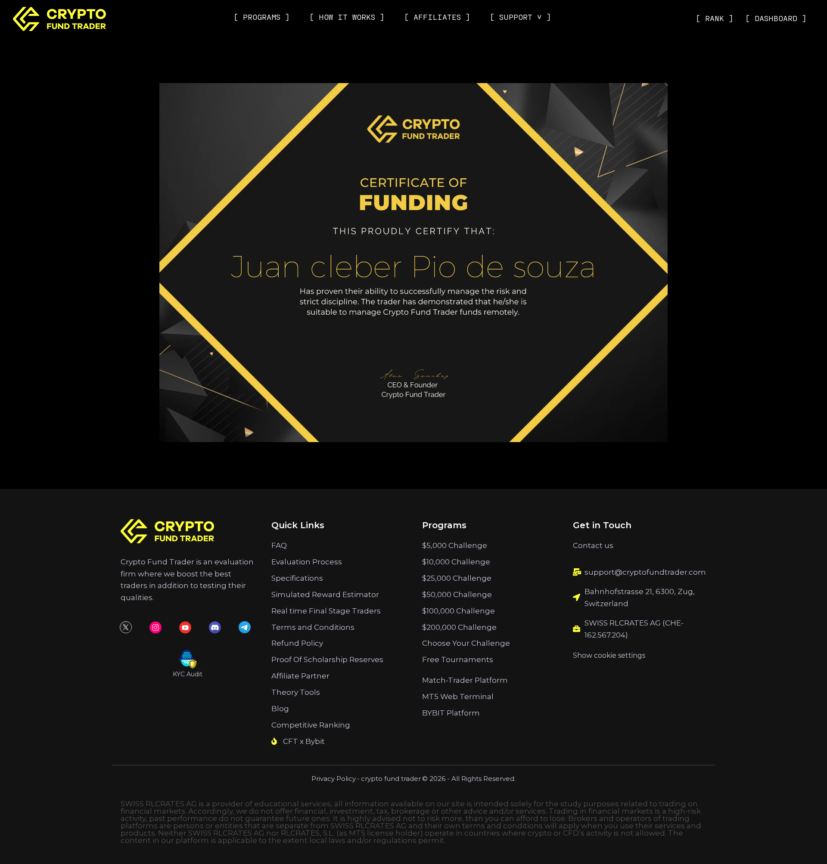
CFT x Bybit (304, 741)
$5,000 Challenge (454, 545)
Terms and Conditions (312, 627)
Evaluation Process (306, 561)
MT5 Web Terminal (458, 696)
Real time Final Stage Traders (326, 611)
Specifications (297, 578)
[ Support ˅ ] (520, 17)
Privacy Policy (333, 778)
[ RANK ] (715, 18)
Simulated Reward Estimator (325, 594)
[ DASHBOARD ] (776, 18)
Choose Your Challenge (466, 643)
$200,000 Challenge (459, 627)
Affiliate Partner (300, 676)
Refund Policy (297, 643)
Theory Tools (295, 692)
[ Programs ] (261, 17)
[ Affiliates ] (437, 17)
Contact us (593, 545)
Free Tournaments (457, 659)
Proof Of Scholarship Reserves (327, 659)
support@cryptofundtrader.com (645, 572)
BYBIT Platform (451, 713)
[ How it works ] (347, 17)
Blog (280, 708)
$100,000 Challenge (458, 611)
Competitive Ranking (310, 725)
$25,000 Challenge (456, 578)
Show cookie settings (609, 655)
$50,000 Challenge (457, 594)
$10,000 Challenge (456, 561)
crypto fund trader (391, 778)
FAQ (279, 545)
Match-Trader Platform (465, 680)
